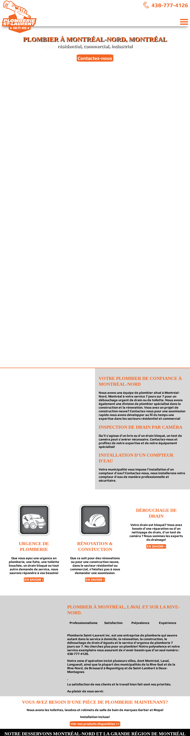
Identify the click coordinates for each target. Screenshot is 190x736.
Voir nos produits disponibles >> (95, 724)
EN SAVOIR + (34, 580)
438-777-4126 (169, 5)
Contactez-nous (95, 58)
